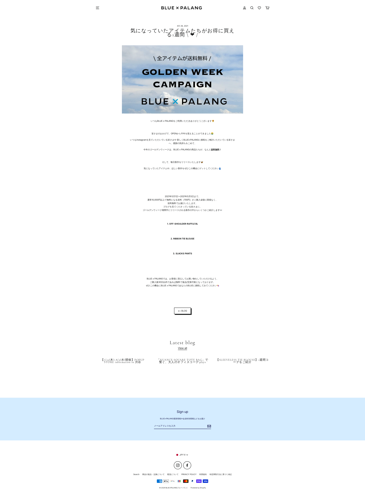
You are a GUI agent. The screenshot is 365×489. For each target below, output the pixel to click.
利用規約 (203, 474)
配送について (173, 474)
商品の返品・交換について (153, 474)
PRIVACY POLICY (188, 474)
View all (182, 348)
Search (136, 474)
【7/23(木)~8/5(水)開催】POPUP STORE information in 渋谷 (122, 361)
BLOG (184, 310)
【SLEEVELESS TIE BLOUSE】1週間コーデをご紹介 (242, 361)
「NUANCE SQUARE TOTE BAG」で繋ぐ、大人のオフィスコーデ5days (182, 361)
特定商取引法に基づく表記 (221, 474)
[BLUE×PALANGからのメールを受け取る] (208, 426)
